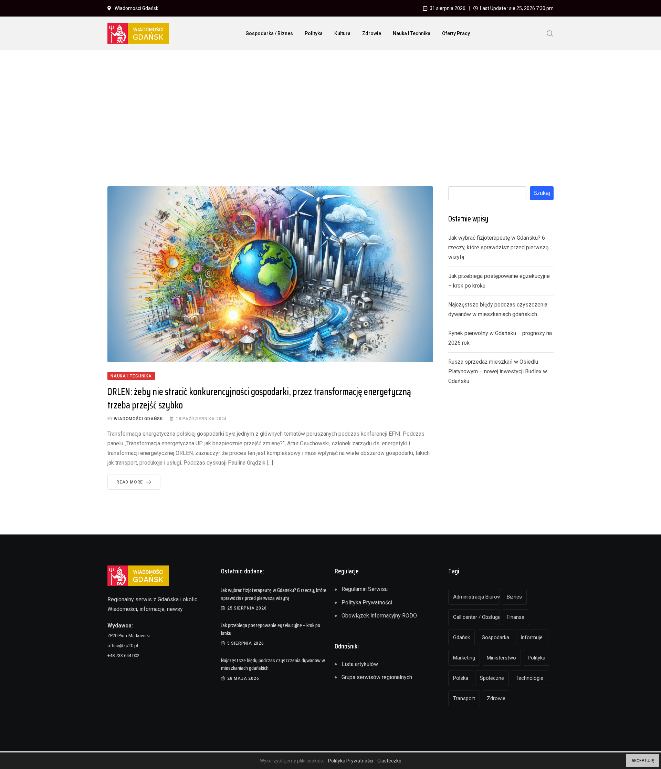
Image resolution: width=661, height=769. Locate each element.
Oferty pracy (456, 33)
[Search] (550, 33)
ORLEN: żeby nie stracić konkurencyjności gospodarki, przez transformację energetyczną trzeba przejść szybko (259, 398)
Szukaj (541, 193)
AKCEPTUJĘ (642, 760)
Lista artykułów (360, 664)
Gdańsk (461, 637)
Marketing (464, 658)
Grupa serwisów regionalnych (377, 677)
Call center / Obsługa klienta (476, 617)
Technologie (529, 678)
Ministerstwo (501, 658)
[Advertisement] (330, 107)
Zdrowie (371, 33)
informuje (532, 637)
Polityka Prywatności (367, 602)
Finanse (515, 617)
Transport (464, 698)
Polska (460, 678)
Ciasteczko (389, 760)
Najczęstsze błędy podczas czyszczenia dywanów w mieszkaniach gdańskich (273, 664)
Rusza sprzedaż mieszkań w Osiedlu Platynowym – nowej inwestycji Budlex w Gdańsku (497, 371)
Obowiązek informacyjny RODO (379, 615)
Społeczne (492, 678)
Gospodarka (495, 637)
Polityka (314, 33)
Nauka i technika (411, 33)
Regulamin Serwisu (365, 589)
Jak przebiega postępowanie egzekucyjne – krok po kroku (270, 629)
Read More (129, 482)
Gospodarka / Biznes (269, 33)
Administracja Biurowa (476, 597)
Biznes (514, 597)
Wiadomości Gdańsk (138, 418)
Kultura (342, 33)
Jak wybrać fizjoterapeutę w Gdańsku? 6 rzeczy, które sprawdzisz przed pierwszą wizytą (498, 247)
